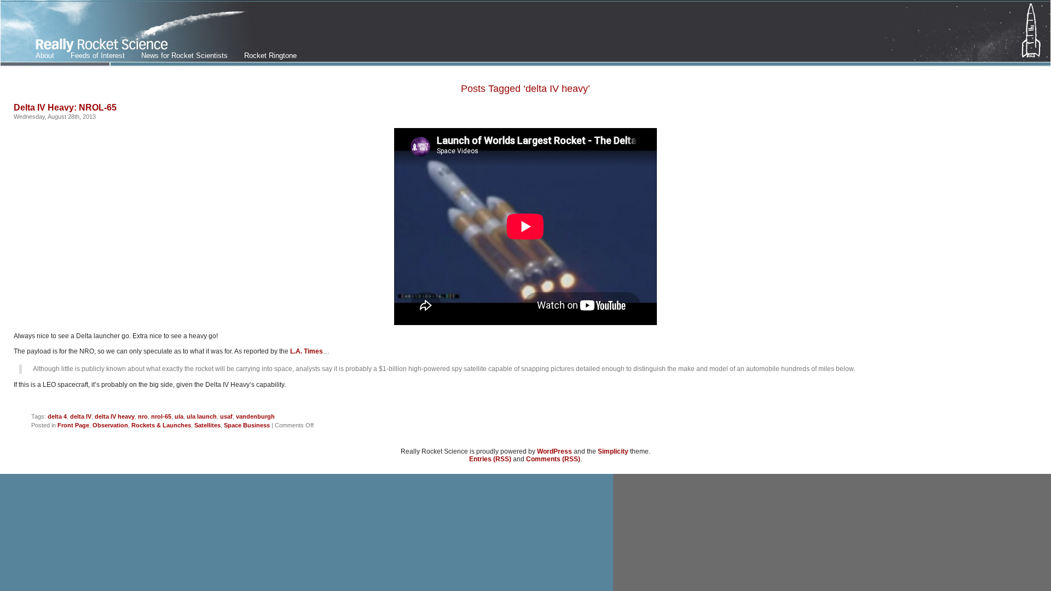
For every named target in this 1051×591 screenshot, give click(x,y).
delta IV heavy (115, 416)
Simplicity (613, 451)
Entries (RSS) (490, 459)
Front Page (73, 425)
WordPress (554, 451)
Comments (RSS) (553, 459)
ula (179, 416)
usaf (226, 416)
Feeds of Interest (98, 55)
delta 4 (57, 416)
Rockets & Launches (161, 425)
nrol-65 (161, 416)
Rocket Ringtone (270, 55)
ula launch (202, 416)
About (45, 55)
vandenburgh (255, 416)
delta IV (80, 416)
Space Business (247, 425)
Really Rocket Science (129, 33)
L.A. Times (306, 351)
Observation (110, 425)
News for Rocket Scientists (184, 55)
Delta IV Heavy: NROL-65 (65, 107)
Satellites (207, 425)
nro (143, 416)
